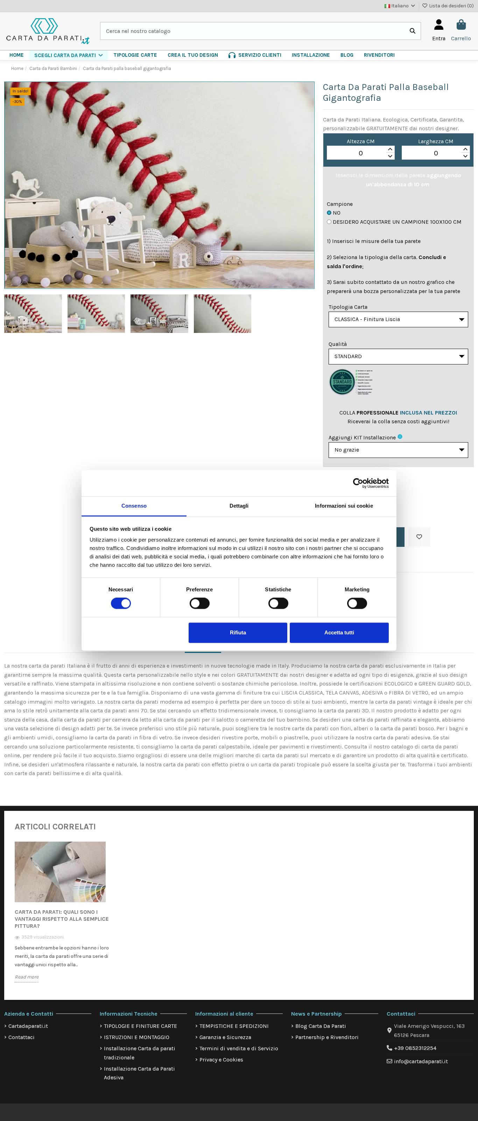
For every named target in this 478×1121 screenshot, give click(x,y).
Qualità (338, 344)
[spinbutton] (361, 153)
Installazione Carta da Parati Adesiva (139, 1073)
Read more (26, 977)
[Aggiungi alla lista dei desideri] (419, 537)
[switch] (200, 603)
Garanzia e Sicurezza (225, 1037)
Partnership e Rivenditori (327, 1037)
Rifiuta (238, 632)
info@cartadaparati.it (421, 1061)
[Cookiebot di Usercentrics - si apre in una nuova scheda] (358, 483)
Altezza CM (361, 141)
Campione (340, 204)
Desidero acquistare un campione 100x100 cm (397, 221)
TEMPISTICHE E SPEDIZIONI (234, 1026)
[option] (66, 917)
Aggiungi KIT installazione (362, 437)
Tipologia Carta (348, 307)
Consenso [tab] (134, 506)
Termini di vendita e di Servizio (238, 1048)
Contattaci (21, 1037)
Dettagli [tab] (239, 506)
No (336, 212)
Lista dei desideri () (451, 6)
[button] (68, 55)
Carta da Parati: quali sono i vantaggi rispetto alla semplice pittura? (62, 918)
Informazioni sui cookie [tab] (344, 506)
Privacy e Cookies (221, 1059)
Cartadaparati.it (28, 1026)
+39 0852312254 (415, 1048)
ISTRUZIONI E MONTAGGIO (136, 1037)
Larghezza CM (436, 141)
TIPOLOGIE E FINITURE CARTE (140, 1026)
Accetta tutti (339, 632)
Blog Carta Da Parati (320, 1026)
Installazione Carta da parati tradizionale (139, 1053)
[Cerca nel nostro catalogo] (412, 31)
